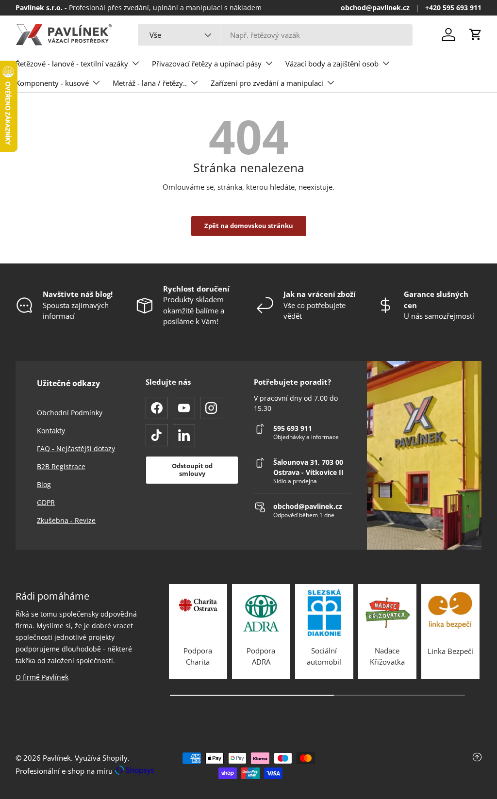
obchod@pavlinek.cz (375, 7)
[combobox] (275, 35)
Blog (44, 484)
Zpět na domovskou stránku (248, 225)
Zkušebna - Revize (66, 520)
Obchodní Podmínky (69, 412)
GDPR (46, 502)
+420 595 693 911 (453, 7)
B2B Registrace (61, 466)
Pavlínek (57, 758)
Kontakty (51, 430)
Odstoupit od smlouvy (192, 469)
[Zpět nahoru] (403, 765)
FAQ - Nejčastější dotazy (76, 448)
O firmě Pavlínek (42, 677)
